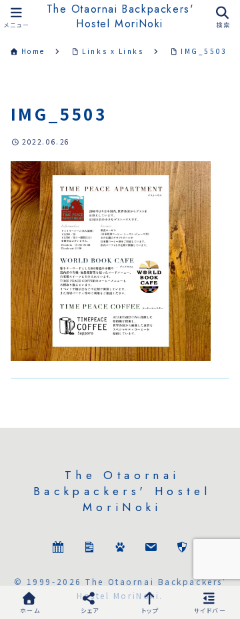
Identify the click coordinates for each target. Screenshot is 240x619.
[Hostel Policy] (182, 548)
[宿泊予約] (58, 548)
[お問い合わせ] (150, 548)
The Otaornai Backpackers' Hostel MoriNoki (120, 16)
